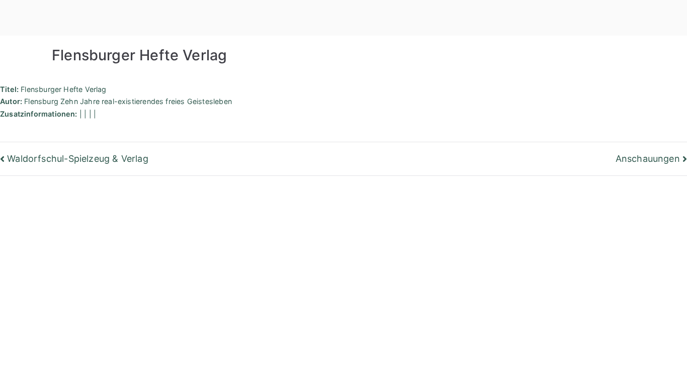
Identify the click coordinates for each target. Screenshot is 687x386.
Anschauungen (648, 158)
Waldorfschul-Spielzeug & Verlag (77, 158)
